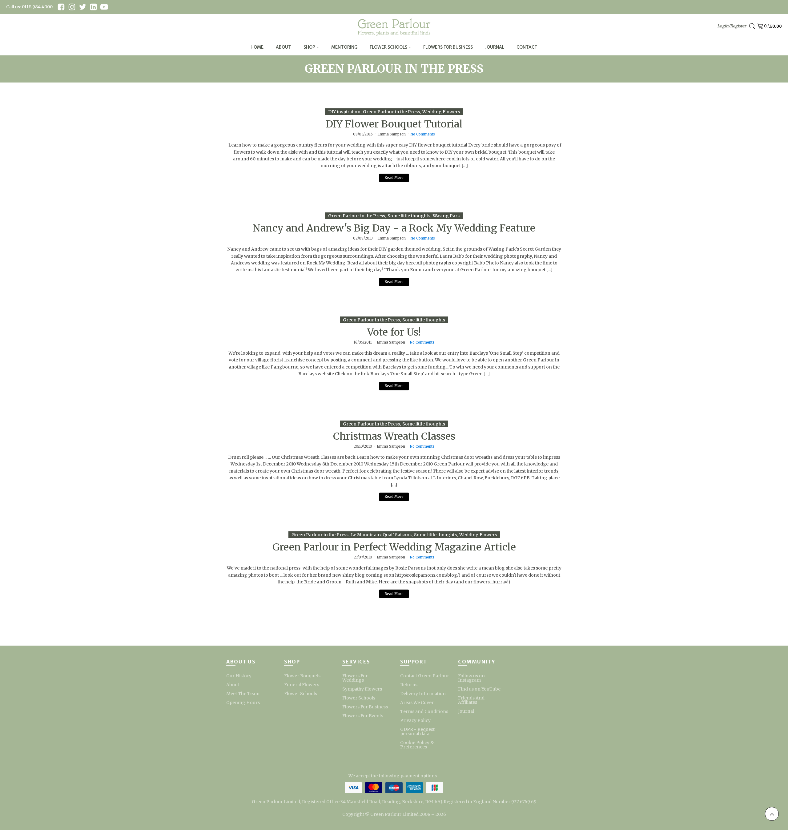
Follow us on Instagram (471, 678)
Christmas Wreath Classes (394, 436)
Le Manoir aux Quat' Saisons (381, 535)
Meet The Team (242, 693)
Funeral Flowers (301, 685)
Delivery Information (423, 693)
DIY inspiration (344, 112)
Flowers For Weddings (355, 678)
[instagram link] (72, 7)
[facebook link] (61, 7)
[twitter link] (82, 7)
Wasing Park (446, 216)
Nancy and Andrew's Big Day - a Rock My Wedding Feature (394, 228)
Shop (309, 47)
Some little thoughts (409, 216)
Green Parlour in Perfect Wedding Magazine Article (394, 547)
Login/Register (731, 26)
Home (257, 47)
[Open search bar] (752, 26)
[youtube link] (104, 7)
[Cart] (761, 26)
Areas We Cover (417, 702)
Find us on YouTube (479, 689)
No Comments (422, 134)
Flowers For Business (448, 47)
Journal (494, 47)
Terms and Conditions (424, 711)
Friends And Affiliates (471, 700)
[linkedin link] (93, 7)
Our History (238, 676)
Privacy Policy (415, 720)
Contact (527, 47)
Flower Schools (388, 47)
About (283, 47)
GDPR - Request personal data (417, 731)
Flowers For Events (362, 716)
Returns (408, 685)
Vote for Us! (394, 332)
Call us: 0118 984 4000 (29, 7)
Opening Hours (243, 702)
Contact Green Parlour (424, 676)
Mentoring (344, 47)
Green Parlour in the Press (391, 112)
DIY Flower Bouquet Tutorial (394, 124)
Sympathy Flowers (362, 689)
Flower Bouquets (302, 676)
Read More (394, 177)
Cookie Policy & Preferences (417, 744)
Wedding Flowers (441, 112)
